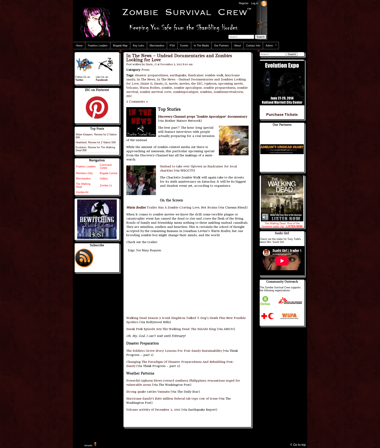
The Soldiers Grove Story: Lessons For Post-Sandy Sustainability (174, 351)
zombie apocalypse (188, 88)
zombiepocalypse (185, 92)
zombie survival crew (155, 92)
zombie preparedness (219, 88)
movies (184, 83)
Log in (254, 3)
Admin (268, 45)
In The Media (201, 45)
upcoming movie (230, 83)
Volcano (132, 88)
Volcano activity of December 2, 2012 (153, 409)
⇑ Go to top (298, 444)
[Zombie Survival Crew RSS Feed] (264, 3)
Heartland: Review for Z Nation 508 (96, 142)
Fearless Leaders (98, 45)
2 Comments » (137, 101)
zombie (167, 88)
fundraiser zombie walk (205, 75)
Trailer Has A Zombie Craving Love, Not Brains (171, 207)
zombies (206, 92)
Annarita (88, 445)
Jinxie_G (151, 64)
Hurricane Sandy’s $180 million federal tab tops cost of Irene (172, 398)
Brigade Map (120, 45)
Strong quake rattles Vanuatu (148, 391)
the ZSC (197, 83)
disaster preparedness (151, 75)
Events (184, 45)
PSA (172, 45)
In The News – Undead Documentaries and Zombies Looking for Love (179, 58)
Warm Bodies (150, 88)
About (237, 45)
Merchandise (157, 45)
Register (243, 3)
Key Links (138, 45)
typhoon (210, 83)
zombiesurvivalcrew (228, 92)
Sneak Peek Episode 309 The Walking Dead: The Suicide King (171, 329)
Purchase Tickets (282, 114)
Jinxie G (146, 83)
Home (79, 45)
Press (145, 70)
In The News (146, 79)
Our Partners (221, 45)
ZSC (129, 96)
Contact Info (253, 45)
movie (173, 83)
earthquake (178, 75)
